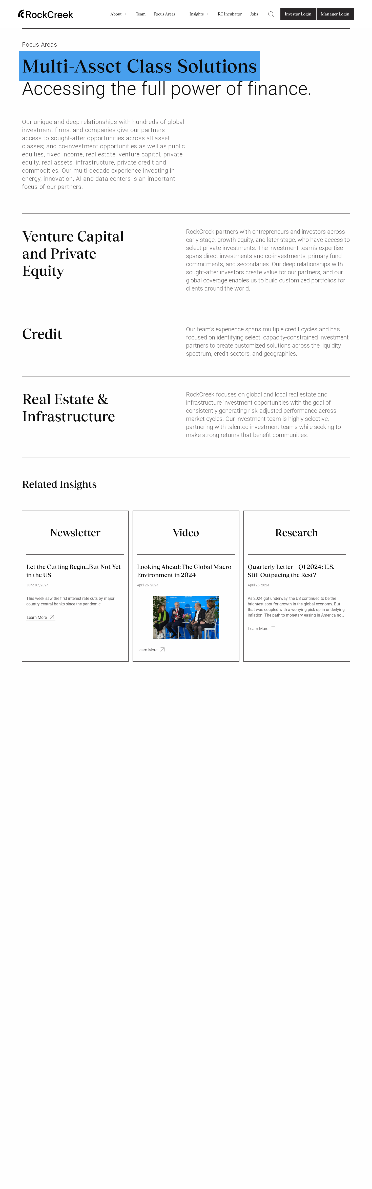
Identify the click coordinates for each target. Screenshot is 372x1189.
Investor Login (298, 14)
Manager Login (335, 14)
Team (141, 14)
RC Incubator (230, 14)
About (116, 14)
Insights (197, 14)
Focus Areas (164, 14)
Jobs (254, 14)
